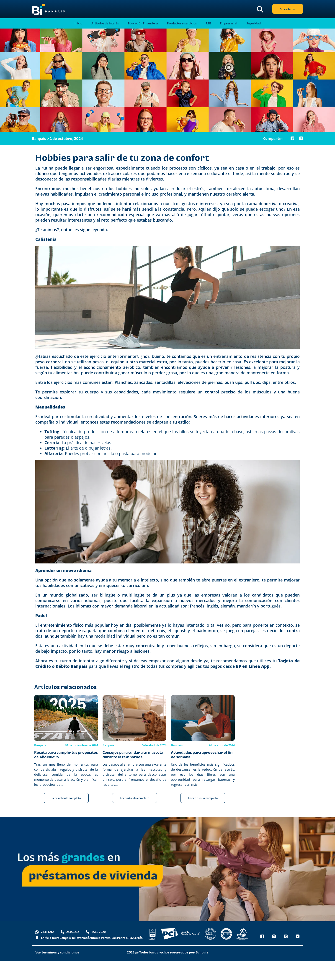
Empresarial (228, 23)
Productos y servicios (182, 23)
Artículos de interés (105, 23)
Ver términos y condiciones (57, 952)
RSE (208, 23)
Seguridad (253, 23)
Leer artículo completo (66, 798)
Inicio (78, 23)
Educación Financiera (143, 23)
